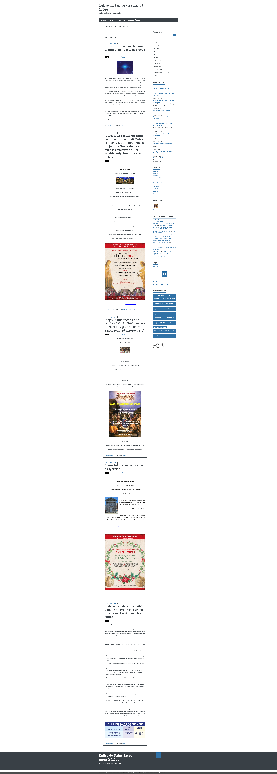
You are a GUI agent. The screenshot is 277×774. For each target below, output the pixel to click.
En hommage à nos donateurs (163, 143)
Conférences (125, 596)
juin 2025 (155, 189)
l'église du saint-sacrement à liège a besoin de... (164, 323)
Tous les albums (157, 210)
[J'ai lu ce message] (275, 772)
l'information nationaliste (166, 225)
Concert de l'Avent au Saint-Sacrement (162, 134)
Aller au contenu (5, 1)
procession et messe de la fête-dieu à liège (163, 313)
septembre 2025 (157, 182)
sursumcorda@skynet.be (130, 304)
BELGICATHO (164, 229)
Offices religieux (130, 309)
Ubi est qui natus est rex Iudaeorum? (161, 111)
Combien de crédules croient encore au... (164, 220)
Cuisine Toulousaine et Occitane (163, 221)
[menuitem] (103, 20)
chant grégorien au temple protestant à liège (164, 335)
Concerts (124, 455)
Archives (112, 20)
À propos (122, 20)
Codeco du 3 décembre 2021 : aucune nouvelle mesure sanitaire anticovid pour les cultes (124, 611)
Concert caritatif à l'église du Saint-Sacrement (163, 124)
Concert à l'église (159, 158)
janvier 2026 (156, 175)
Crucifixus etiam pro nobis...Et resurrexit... (163, 94)
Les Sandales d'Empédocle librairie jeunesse (163, 255)
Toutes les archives (158, 194)
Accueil (103, 20)
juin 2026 (155, 171)
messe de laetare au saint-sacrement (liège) (164, 331)
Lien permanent (110, 125)
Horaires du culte (134, 20)
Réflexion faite (126, 125)
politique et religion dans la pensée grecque (163, 308)
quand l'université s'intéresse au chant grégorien (164, 299)
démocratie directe (168, 251)
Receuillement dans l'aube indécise (162, 117)
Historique (157, 63)
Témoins (139, 596)
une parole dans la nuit (160, 327)
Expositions (157, 60)
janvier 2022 (126, 26)
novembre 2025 (157, 180)
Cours (156, 54)
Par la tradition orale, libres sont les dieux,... (164, 248)
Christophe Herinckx (131, 624)
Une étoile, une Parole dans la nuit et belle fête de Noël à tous (125, 49)
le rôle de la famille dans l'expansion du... (164, 318)
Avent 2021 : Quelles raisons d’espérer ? (124, 467)
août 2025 (155, 184)
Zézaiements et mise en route (161, 242)
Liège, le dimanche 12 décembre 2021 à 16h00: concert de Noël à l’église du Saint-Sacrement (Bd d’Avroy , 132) (125, 325)
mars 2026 (156, 173)
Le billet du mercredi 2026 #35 (161, 231)
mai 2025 (155, 191)
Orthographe (156, 251)
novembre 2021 (108, 26)
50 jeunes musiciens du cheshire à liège (164, 295)
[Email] (164, 274)
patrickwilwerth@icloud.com (137, 445)
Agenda (124, 309)
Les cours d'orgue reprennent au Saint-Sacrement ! (164, 152)
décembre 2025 (157, 178)
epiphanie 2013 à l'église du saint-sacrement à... (164, 304)
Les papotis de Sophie (164, 240)
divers (123, 743)
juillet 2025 (156, 187)
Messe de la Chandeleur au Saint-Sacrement (164, 101)
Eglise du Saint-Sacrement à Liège (121, 7)
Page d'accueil (117, 26)
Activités (155, 266)
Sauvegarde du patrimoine (161, 72)
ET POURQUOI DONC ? (165, 236)
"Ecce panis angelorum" (161, 88)
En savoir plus (162, 772)
